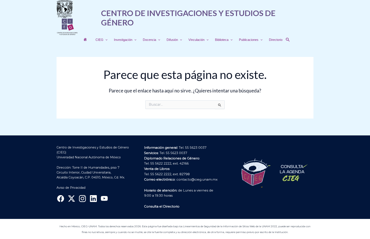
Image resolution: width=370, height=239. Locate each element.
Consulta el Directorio (161, 206)
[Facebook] (61, 198)
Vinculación (196, 40)
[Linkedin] (93, 198)
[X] (71, 198)
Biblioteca (221, 40)
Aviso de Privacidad (71, 188)
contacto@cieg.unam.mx (197, 179)
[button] (105, 40)
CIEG (99, 40)
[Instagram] (82, 198)
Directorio (275, 40)
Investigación (123, 40)
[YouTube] (104, 198)
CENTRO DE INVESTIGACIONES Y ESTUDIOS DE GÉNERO (188, 17)
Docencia (149, 40)
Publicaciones (248, 40)
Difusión (172, 40)
